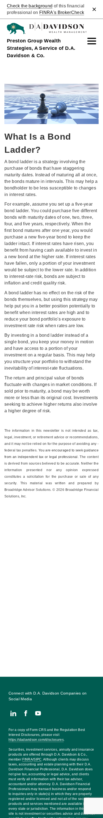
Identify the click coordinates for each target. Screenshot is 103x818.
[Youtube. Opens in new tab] (38, 713)
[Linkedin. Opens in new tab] (13, 713)
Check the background (29, 6)
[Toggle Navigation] (91, 41)
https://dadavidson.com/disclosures (36, 740)
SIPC (37, 759)
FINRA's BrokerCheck (61, 12)
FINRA (27, 759)
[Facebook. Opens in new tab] (25, 713)
